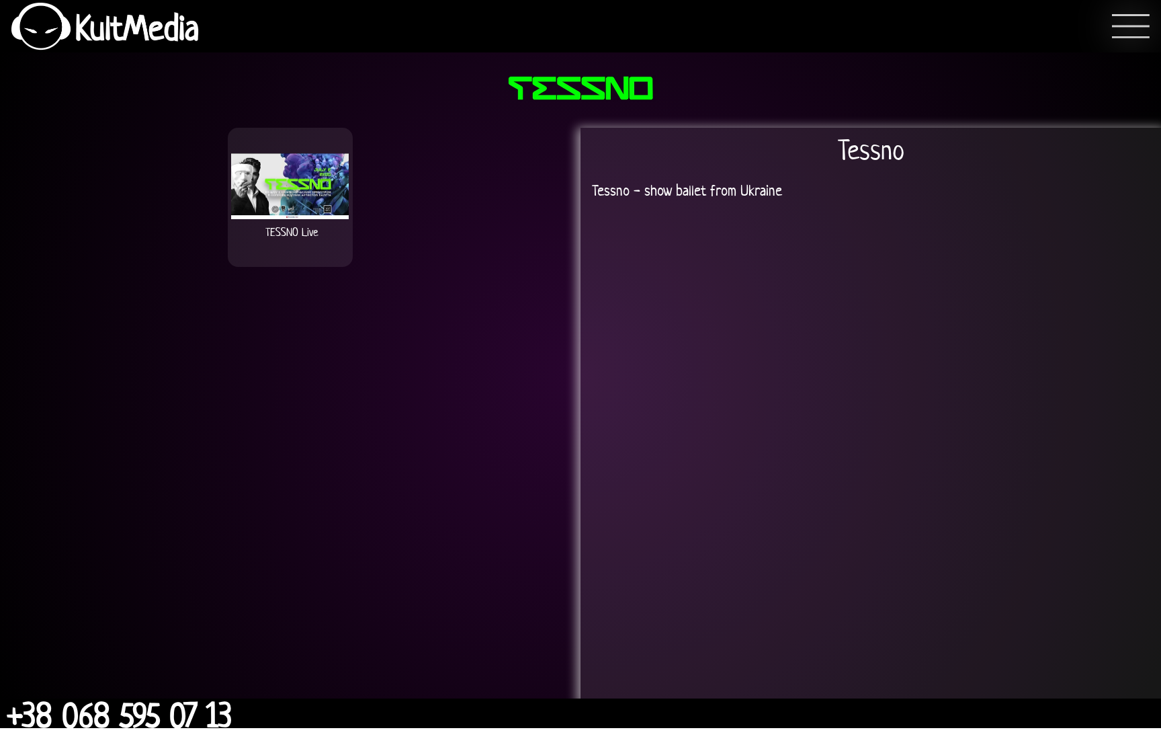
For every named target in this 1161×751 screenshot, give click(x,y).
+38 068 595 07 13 (119, 715)
